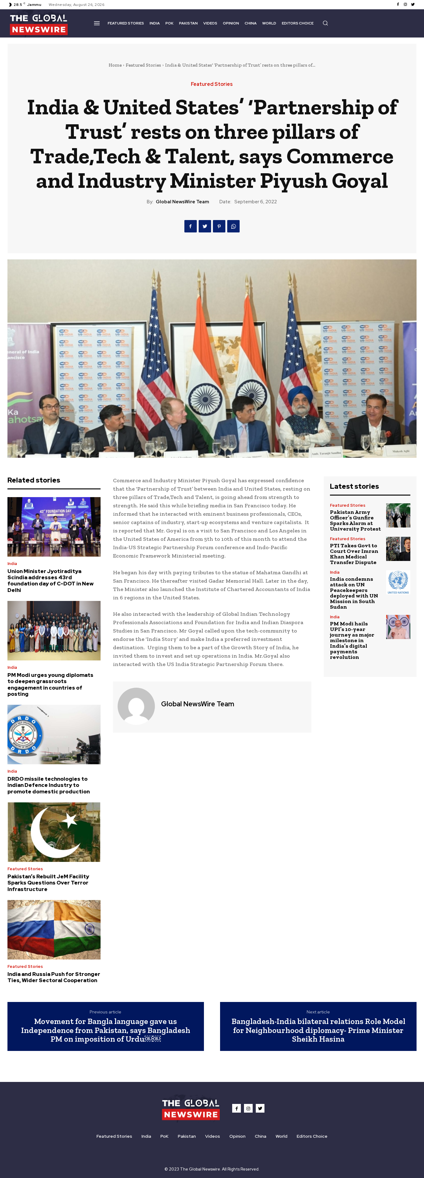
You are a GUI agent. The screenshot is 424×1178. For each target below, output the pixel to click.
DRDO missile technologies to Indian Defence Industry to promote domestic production (48, 785)
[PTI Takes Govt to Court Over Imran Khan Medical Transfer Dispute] (398, 549)
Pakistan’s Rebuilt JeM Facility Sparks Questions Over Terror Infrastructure (48, 883)
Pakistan (187, 1136)
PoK (164, 1136)
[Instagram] (405, 4)
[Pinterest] (219, 226)
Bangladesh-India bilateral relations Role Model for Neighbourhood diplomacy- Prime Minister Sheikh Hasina (318, 1030)
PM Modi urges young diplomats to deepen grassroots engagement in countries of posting (50, 684)
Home (115, 65)
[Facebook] (398, 4)
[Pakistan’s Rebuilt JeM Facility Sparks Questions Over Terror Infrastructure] (54, 832)
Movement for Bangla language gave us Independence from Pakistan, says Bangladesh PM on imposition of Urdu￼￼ (105, 1030)
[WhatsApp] (233, 226)
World (281, 1136)
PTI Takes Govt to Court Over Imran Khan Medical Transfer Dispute (354, 554)
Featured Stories (143, 65)
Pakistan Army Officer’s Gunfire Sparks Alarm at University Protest (355, 520)
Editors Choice (312, 1136)
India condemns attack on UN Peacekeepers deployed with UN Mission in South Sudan (354, 593)
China (260, 1136)
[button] (325, 23)
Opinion (237, 1136)
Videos (212, 1136)
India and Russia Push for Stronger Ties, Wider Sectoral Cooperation (53, 977)
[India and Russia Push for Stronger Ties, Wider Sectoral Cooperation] (54, 930)
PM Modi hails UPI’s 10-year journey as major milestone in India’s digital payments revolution (352, 640)
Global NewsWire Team (182, 202)
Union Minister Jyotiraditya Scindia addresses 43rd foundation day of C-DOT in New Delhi (50, 580)
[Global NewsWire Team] (136, 706)
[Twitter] (413, 4)
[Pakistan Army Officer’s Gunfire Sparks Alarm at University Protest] (398, 515)
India (12, 564)
